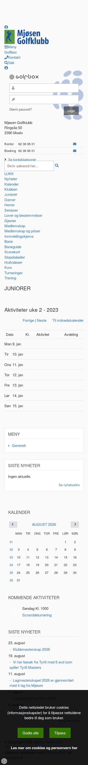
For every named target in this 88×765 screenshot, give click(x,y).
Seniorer (11, 210)
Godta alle (30, 732)
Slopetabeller (14, 257)
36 (11, 580)
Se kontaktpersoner (22, 159)
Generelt (19, 445)
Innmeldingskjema (18, 236)
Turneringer (13, 272)
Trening (10, 277)
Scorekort (12, 251)
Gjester (10, 220)
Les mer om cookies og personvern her (44, 747)
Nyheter (10, 178)
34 (11, 564)
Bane (8, 241)
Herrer (9, 204)
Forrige (28, 320)
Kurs (8, 267)
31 (11, 541)
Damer (9, 199)
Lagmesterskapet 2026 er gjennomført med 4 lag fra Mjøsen (42, 683)
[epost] (74, 144)
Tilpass (60, 732)
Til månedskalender (68, 320)
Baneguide (12, 246)
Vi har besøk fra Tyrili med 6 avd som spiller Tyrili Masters (41, 664)
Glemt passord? (20, 109)
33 (11, 557)
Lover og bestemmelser (23, 215)
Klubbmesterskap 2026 (31, 649)
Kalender (11, 184)
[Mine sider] (6, 26)
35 (11, 572)
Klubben (10, 189)
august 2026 (44, 524)
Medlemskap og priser (22, 230)
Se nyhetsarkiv (69, 484)
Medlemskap (14, 225)
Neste (41, 320)
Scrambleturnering (37, 614)
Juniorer (10, 194)
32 (11, 549)
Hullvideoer (13, 262)
